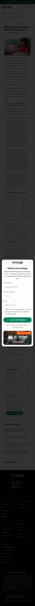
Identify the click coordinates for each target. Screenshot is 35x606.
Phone (5, 301)
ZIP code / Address (9, 292)
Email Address (7, 283)
